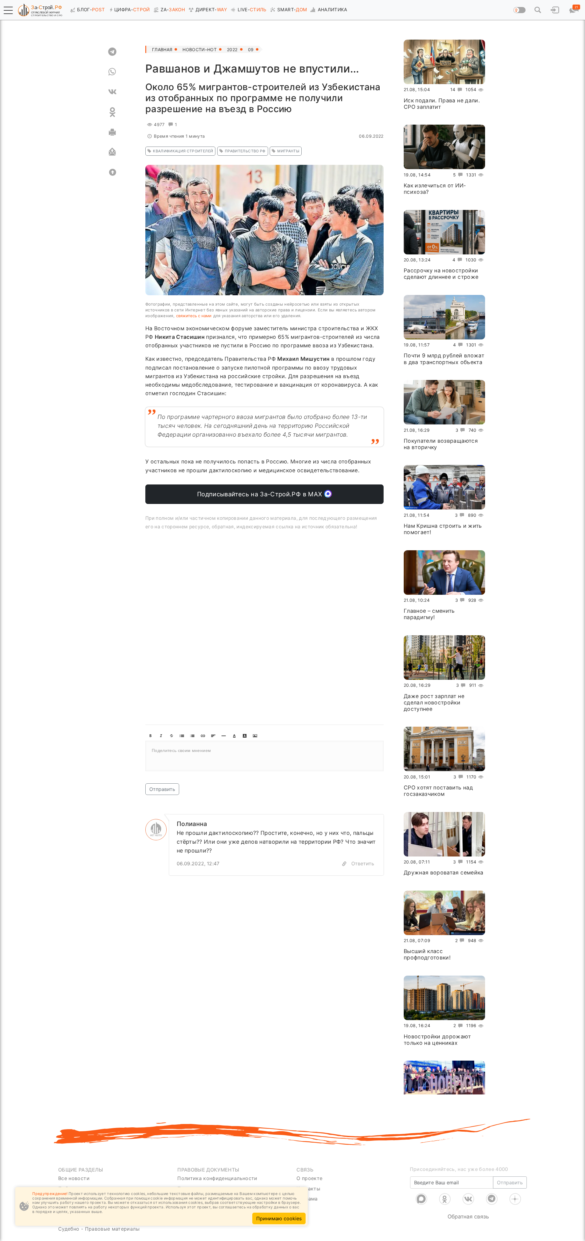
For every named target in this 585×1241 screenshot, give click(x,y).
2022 (232, 49)
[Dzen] (515, 1199)
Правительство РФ (245, 151)
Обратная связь (468, 1216)
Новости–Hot (200, 49)
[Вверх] (112, 172)
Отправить (162, 789)
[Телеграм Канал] (492, 1199)
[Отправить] (112, 152)
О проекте (309, 1178)
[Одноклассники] (445, 1199)
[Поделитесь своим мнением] (264, 756)
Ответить (362, 863)
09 (251, 49)
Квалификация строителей (183, 151)
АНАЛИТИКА (332, 9)
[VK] (112, 92)
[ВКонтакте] (468, 1199)
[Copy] (344, 864)
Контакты (308, 1189)
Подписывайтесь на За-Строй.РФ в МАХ (260, 494)
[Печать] (112, 132)
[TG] (112, 51)
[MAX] (421, 1199)
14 (453, 89)
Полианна (192, 824)
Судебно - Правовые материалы (99, 1229)
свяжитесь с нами (193, 315)
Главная (162, 49)
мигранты (288, 151)
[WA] (112, 72)
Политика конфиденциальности (217, 1178)
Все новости (74, 1178)
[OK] (112, 112)
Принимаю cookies (279, 1218)
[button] (8, 10)
